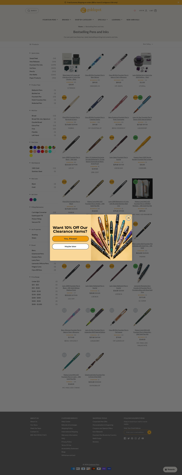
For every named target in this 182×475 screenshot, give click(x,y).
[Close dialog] (128, 218)
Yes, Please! (70, 238)
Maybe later (70, 246)
